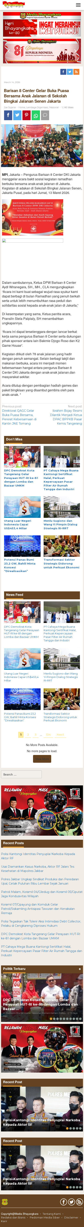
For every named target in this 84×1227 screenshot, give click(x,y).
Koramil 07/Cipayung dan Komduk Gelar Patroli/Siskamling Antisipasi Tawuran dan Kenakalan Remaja (38, 909)
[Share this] (8, 115)
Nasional (54, 107)
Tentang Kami (52, 1213)
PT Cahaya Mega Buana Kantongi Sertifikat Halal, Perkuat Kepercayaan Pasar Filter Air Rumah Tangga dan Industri (60, 633)
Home (22, 107)
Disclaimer (71, 1217)
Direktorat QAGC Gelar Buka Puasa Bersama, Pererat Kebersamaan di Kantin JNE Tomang (19, 415)
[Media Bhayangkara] (14, 5)
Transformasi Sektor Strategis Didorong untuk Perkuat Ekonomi (61, 563)
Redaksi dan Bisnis (13, 1217)
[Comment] (45, 115)
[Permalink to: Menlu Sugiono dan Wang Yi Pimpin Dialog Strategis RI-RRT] (62, 506)
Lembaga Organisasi (37, 107)
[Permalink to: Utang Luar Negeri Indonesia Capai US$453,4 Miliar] (22, 506)
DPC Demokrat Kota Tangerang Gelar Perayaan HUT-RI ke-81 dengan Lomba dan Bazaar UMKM (21, 478)
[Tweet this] (17, 115)
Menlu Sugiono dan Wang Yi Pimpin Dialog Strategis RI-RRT (60, 524)
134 (48, 734)
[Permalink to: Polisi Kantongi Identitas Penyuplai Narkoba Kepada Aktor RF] (42, 1109)
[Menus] (78, 5)
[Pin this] (26, 115)
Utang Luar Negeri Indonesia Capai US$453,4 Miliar (17, 524)
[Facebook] (63, 72)
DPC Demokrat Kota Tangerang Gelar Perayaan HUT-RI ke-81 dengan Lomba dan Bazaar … (40, 1004)
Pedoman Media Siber (45, 1217)
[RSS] (76, 72)
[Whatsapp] (36, 115)
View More (42, 759)
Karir (4, 1221)
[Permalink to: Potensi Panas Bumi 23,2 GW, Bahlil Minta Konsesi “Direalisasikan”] (22, 545)
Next (60, 734)
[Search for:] (21, 774)
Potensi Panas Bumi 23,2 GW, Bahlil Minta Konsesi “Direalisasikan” (20, 717)
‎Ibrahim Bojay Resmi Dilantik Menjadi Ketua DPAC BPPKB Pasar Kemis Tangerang (66, 415)
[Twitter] (70, 72)
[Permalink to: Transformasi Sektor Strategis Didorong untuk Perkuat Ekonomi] (62, 545)
